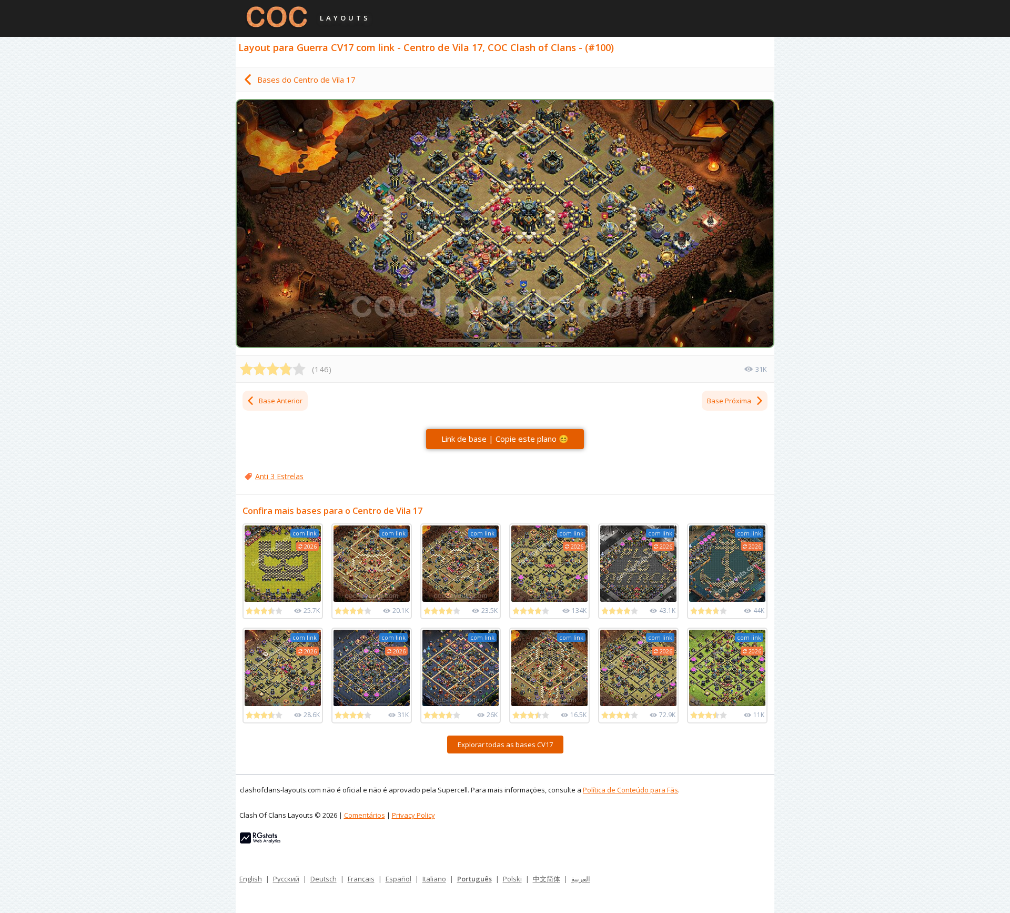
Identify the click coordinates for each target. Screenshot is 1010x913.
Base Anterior (280, 400)
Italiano (434, 879)
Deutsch (323, 879)
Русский (286, 879)
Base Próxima (729, 400)
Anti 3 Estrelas (279, 476)
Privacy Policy (413, 815)
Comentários (364, 815)
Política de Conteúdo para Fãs (630, 790)
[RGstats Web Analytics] (260, 841)
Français (361, 879)
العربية (580, 879)
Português (474, 879)
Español (398, 879)
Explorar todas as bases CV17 (505, 744)
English (250, 879)
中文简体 (546, 879)
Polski (512, 879)
